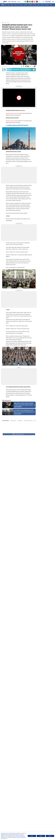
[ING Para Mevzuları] (32, 2)
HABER (2, 4)
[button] (1, 1)
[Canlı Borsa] (25, 2)
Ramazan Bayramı (10, 120)
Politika (12, 4)
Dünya (16, 4)
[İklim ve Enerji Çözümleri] (28, 2)
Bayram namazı (20, 420)
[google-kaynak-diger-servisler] (19, 69)
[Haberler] (2, 22)
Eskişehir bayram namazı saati (13, 113)
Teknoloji (42, 4)
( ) (19, 434)
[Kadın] (30, 2)
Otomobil (34, 4)
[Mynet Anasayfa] (5, 1)
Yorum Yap (32, 66)
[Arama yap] (43, 1)
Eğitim (38, 4)
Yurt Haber (25, 4)
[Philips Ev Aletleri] (37, 2)
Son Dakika (30, 4)
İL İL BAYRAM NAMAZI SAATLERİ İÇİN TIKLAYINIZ (17, 125)
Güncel (9, 4)
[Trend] (39, 2)
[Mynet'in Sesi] (34, 2)
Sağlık (22, 4)
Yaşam (19, 4)
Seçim (51, 4)
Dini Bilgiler (47, 4)
